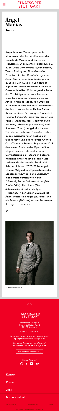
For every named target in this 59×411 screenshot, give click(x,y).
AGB (51, 404)
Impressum (11, 404)
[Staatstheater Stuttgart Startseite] (30, 4)
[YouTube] (31, 363)
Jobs (9, 389)
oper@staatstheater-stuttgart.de (29, 338)
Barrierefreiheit (16, 397)
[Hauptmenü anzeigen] (3, 4)
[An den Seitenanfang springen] (29, 304)
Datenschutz (32, 404)
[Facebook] (26, 363)
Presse (10, 382)
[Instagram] (6, 211)
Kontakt (11, 374)
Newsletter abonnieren (28, 351)
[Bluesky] (37, 363)
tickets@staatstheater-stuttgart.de (29, 345)
